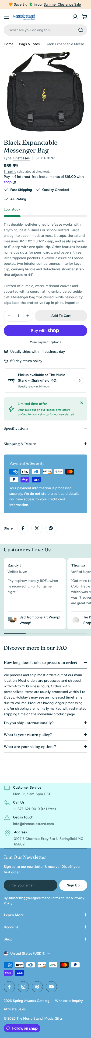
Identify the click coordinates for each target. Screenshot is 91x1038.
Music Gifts (53, 1018)
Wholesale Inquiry (69, 1001)
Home (8, 44)
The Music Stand (30, 1018)
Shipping (10, 171)
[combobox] (45, 30)
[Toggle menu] (6, 17)
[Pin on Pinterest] (50, 528)
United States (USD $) (27, 953)
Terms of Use (60, 898)
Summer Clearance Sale (62, 4)
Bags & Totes (29, 44)
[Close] (81, 402)
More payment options (45, 342)
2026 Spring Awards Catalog (26, 1001)
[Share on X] (36, 528)
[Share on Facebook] (22, 528)
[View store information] (79, 380)
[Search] (81, 30)
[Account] (75, 17)
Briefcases (21, 158)
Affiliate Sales (15, 1009)
